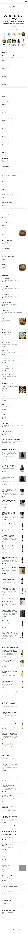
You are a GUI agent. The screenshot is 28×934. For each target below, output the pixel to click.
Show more (14, 26)
